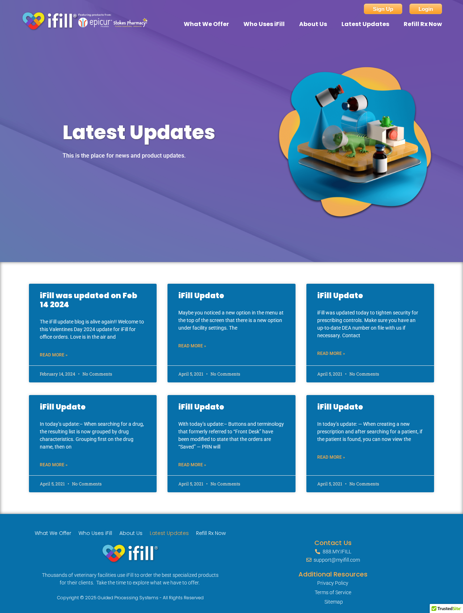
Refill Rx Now (423, 24)
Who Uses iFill (264, 24)
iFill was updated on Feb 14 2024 (88, 300)
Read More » (54, 354)
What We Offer (206, 24)
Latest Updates (365, 24)
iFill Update (201, 295)
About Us (313, 24)
